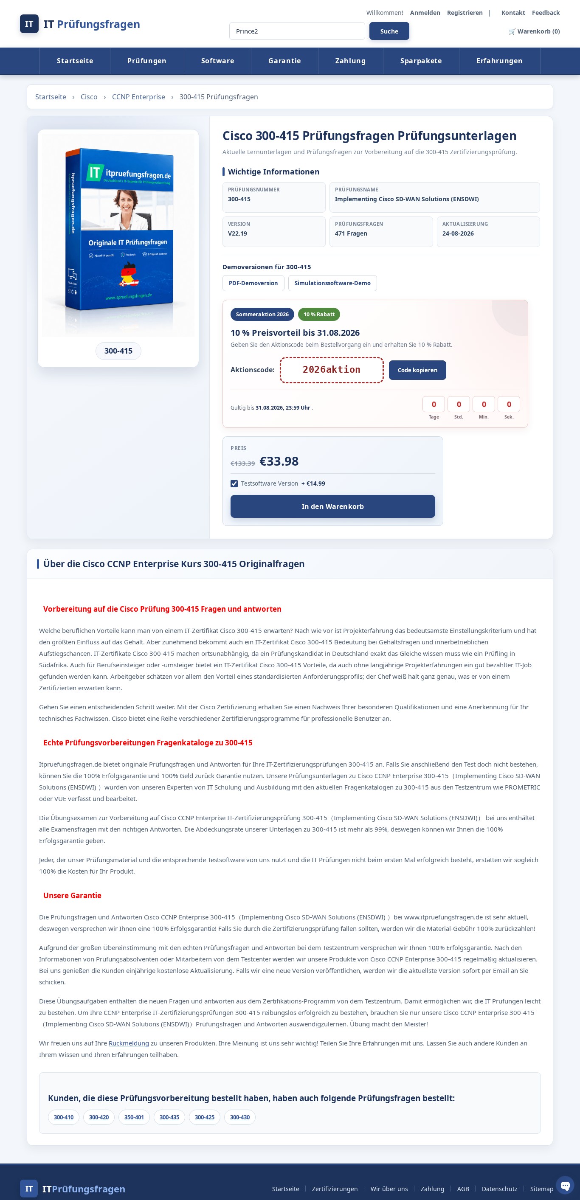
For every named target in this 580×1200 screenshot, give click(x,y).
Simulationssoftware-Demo (333, 283)
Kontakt (514, 12)
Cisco (90, 96)
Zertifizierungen (335, 1189)
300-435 (169, 1117)
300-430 (240, 1117)
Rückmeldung (129, 1043)
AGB (463, 1189)
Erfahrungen (499, 60)
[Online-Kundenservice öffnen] (565, 1185)
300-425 (204, 1117)
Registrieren (465, 12)
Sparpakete (421, 60)
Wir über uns (389, 1189)
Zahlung (350, 60)
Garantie (284, 60)
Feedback (546, 12)
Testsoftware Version (269, 483)
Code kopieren (418, 370)
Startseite (75, 60)
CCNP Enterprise (139, 96)
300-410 (63, 1117)
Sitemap (542, 1189)
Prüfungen (146, 60)
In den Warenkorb (333, 506)
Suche (389, 31)
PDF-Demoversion (253, 283)
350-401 (134, 1117)
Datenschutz (500, 1189)
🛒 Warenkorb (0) (534, 31)
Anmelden (426, 12)
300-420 (99, 1117)
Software (217, 60)
